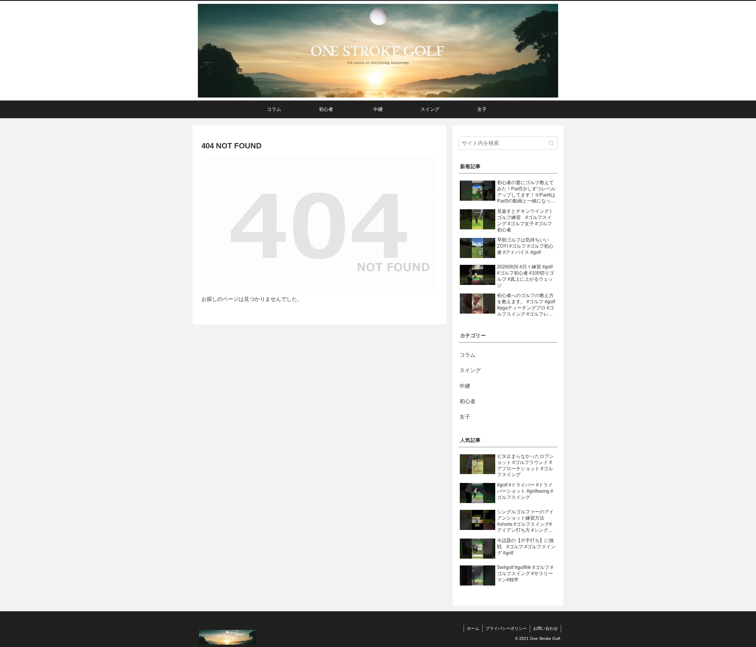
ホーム (473, 628)
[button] (551, 143)
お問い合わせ (545, 628)
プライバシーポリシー (506, 628)
